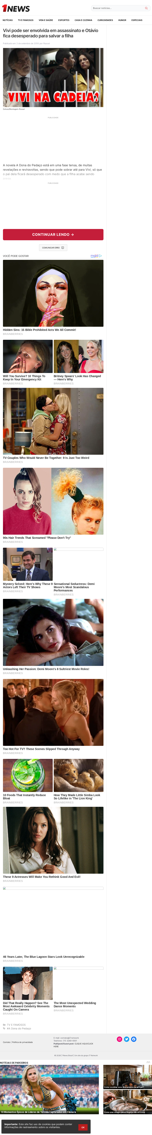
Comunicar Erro (51, 247)
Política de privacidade (22, 1042)
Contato (6, 1042)
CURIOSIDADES (105, 20)
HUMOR (122, 20)
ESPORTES (63, 20)
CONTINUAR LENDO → (53, 234)
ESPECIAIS (137, 20)
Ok (82, 1127)
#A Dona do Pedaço (19, 1028)
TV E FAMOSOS (25, 20)
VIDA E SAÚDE (46, 20)
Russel (46, 43)
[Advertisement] (53, 139)
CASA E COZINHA (83, 20)
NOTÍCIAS (8, 20)
